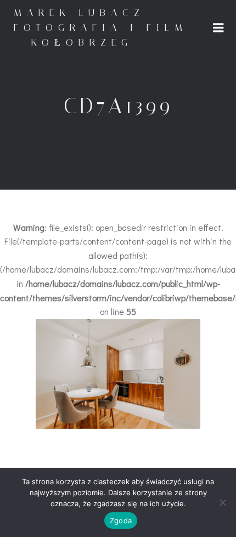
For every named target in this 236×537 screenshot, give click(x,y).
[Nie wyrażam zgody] (222, 502)
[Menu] (218, 28)
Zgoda (121, 520)
